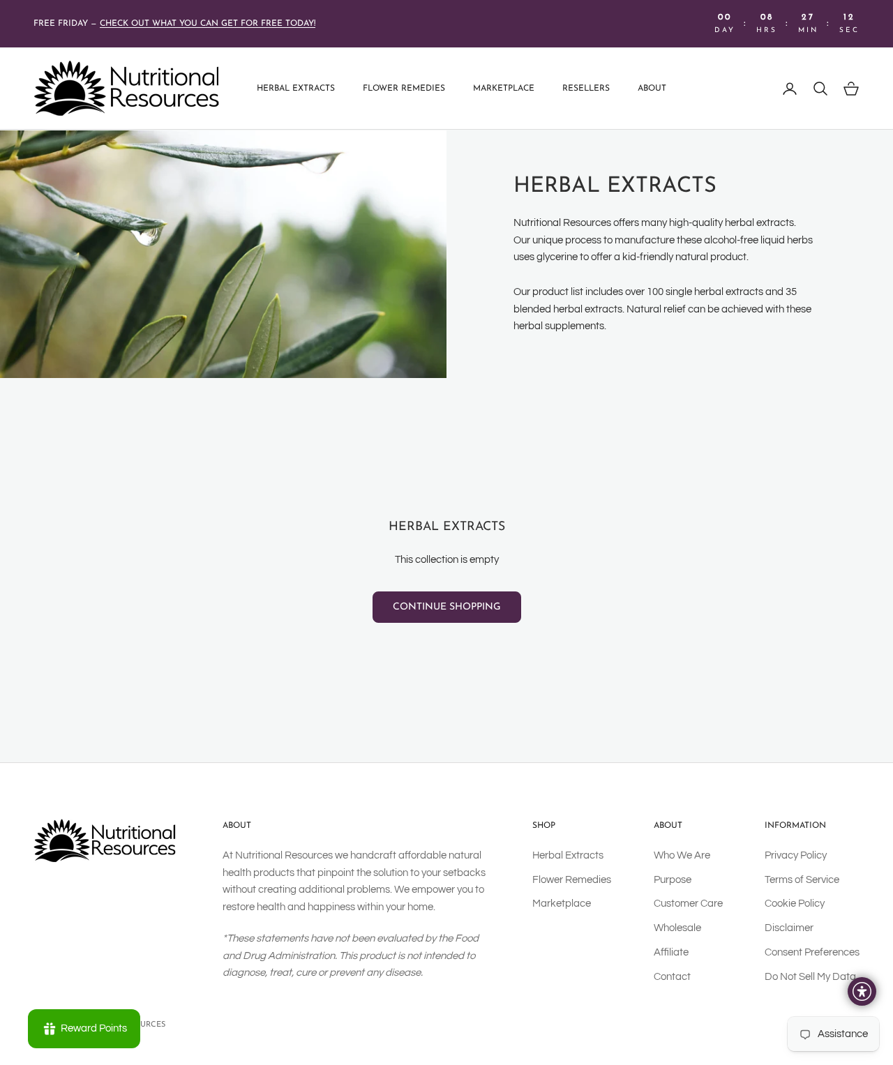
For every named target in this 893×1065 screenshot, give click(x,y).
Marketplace (503, 88)
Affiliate (671, 952)
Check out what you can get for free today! (207, 24)
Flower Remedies (404, 88)
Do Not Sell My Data (810, 977)
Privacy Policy (796, 855)
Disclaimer (789, 928)
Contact (672, 977)
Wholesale (677, 928)
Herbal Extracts (296, 88)
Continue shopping (447, 607)
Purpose (672, 880)
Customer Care (688, 903)
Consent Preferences (812, 952)
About (652, 88)
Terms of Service (802, 880)
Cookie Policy (795, 903)
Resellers (586, 88)
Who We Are (682, 855)
